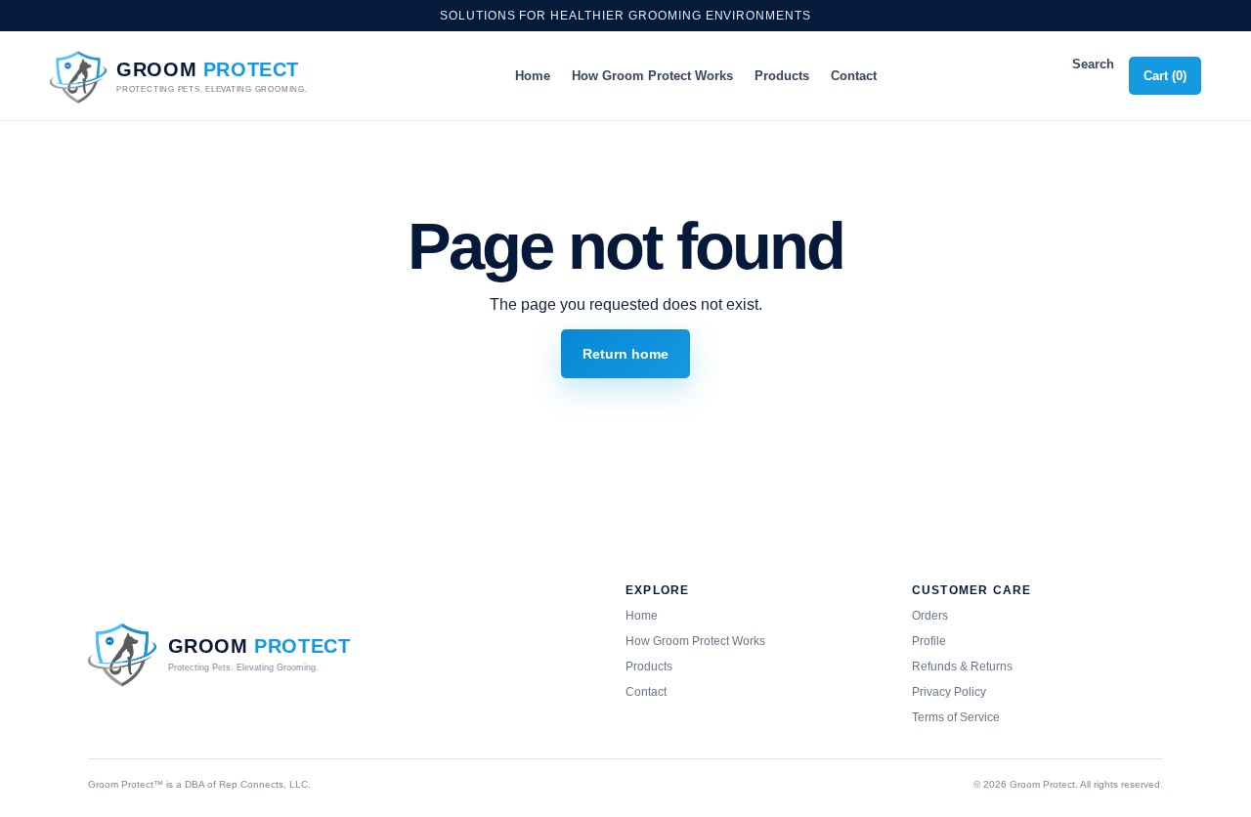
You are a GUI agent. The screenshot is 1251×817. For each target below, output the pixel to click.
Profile (929, 641)
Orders (930, 616)
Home (532, 75)
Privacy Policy (949, 692)
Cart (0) (1164, 75)
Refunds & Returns (962, 666)
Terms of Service (956, 717)
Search (1093, 64)
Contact (854, 75)
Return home (625, 354)
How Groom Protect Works (652, 75)
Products (782, 75)
